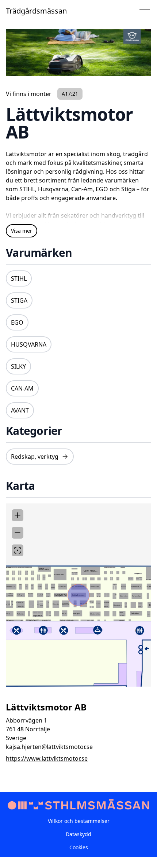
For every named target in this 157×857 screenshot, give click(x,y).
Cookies (78, 847)
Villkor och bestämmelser (79, 820)
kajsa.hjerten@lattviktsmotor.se (49, 747)
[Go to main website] (78, 805)
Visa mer (21, 230)
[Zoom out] (17, 533)
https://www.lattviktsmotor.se (47, 758)
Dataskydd (78, 834)
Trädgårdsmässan (36, 11)
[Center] (17, 550)
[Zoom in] (17, 515)
